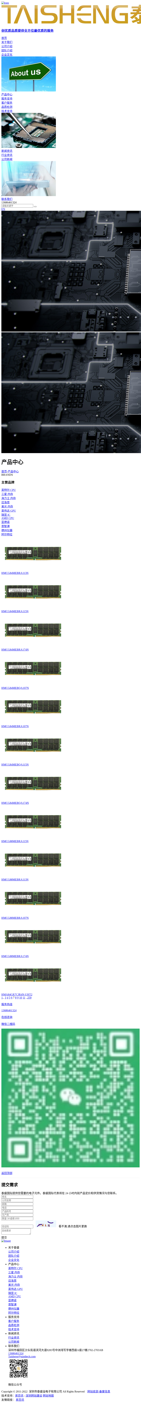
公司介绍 (6, 46)
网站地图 (48, 1395)
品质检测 (6, 106)
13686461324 (15, 1353)
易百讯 (19, 1395)
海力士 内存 (15, 1276)
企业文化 (6, 54)
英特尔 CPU (15, 1268)
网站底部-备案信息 (98, 1391)
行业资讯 (6, 155)
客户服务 (6, 102)
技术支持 (6, 111)
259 (29, 997)
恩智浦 (12, 1304)
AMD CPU (14, 1296)
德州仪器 (13, 1308)
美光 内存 (14, 1284)
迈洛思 (12, 1280)
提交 (4, 1237)
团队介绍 (6, 50)
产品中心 (13, 471)
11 (24, 997)
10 (20, 997)
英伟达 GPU (15, 1289)
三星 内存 (14, 1272)
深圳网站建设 (34, 1395)
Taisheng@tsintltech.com (22, 1356)
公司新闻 (6, 159)
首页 (4, 471)
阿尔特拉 (13, 1312)
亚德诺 (12, 1300)
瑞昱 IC (12, 1293)
